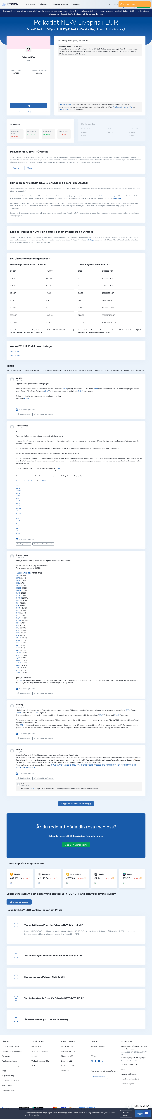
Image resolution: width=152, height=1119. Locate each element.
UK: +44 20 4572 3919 (129, 1061)
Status (123, 1069)
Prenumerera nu (99, 1077)
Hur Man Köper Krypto (10, 1046)
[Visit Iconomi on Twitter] (92, 1061)
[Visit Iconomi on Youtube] (99, 1061)
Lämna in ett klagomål (129, 1074)
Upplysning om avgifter (10, 1080)
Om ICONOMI (36, 1046)
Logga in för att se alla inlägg (76, 803)
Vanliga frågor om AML (40, 1061)
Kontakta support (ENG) (129, 1064)
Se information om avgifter (123, 107)
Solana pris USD (67, 1071)
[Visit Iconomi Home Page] (10, 4)
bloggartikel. (116, 198)
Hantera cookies (126, 1113)
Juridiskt (34, 1056)
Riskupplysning (7, 1085)
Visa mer (16, 168)
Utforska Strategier (19, 901)
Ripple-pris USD (67, 1056)
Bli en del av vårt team (39, 1051)
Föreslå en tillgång (127, 1084)
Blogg (4, 1071)
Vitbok (29, 168)
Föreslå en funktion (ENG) (130, 1079)
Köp (29, 105)
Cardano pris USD (67, 1066)
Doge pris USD (66, 1061)
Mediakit (34, 1066)
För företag (6, 1056)
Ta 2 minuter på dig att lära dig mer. (87, 14)
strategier (90, 240)
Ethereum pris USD (68, 1051)
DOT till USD (14, 355)
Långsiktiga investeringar (11, 1066)
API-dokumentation (98, 1046)
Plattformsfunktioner (9, 1061)
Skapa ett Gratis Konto (76, 844)
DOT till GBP (14, 352)
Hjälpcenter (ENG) (8, 1090)
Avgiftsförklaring (8, 1075)
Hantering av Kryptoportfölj (12, 1051)
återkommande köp (108, 196)
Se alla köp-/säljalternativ (28, 112)
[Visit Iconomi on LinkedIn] (103, 1061)
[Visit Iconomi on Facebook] (95, 1061)
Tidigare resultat (65, 104)
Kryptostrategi (63, 196)
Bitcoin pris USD (67, 1046)
